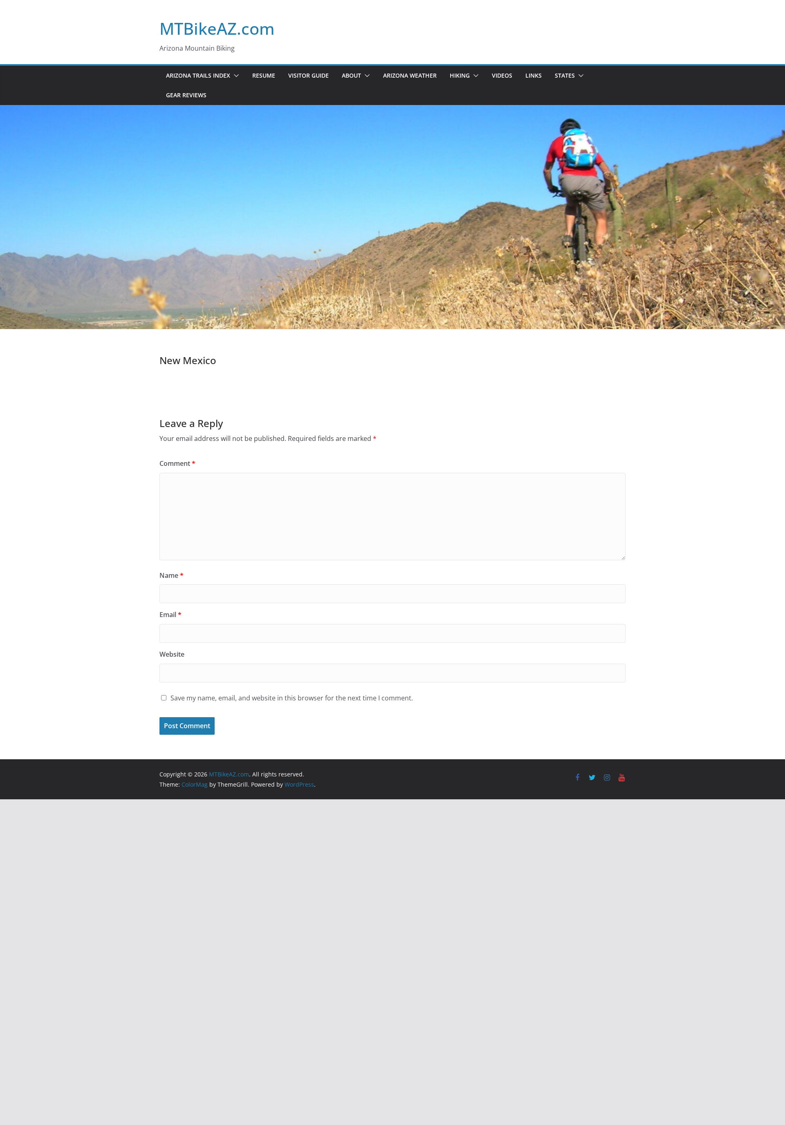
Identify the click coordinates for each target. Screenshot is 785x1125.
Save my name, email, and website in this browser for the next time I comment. (291, 697)
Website (171, 654)
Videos (502, 75)
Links (533, 75)
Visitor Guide (308, 75)
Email (170, 614)
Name (171, 575)
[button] (234, 75)
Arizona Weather (410, 75)
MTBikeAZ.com (217, 28)
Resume (263, 75)
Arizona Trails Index (198, 75)
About (351, 75)
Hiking (460, 75)
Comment (177, 463)
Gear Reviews (186, 95)
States (565, 75)
